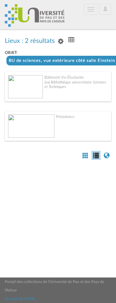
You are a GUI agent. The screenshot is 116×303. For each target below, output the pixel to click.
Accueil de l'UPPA (20, 299)
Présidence (65, 117)
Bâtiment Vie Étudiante (64, 77)
